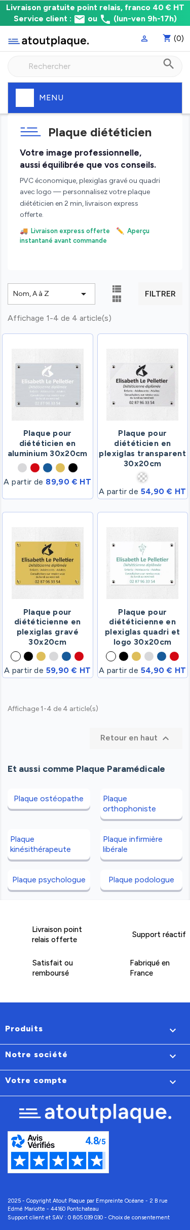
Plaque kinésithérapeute (40, 844)
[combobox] (95, 66)
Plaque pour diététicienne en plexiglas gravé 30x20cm (47, 627)
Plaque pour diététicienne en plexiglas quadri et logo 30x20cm (142, 627)
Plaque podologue (141, 879)
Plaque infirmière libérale (133, 844)
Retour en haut (136, 738)
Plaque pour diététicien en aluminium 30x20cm (48, 443)
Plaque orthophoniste (129, 803)
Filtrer (160, 294)
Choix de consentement (139, 1217)
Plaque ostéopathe (49, 798)
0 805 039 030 (85, 1217)
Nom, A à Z (51, 294)
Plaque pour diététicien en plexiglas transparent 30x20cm (142, 448)
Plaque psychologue (49, 879)
